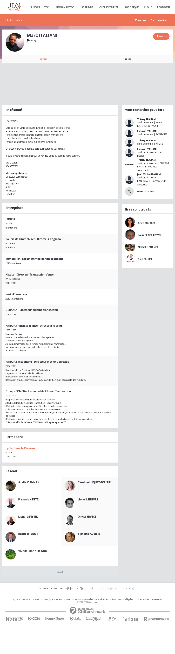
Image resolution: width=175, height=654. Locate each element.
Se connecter (159, 20)
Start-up (87, 7)
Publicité (44, 599)
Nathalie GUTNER (148, 247)
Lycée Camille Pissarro (20, 448)
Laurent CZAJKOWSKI (150, 235)
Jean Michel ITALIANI (149, 174)
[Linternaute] (55, 619)
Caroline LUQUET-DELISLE (94, 482)
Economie (163, 7)
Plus (60, 571)
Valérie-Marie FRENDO (32, 551)
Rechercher (15, 20)
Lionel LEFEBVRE (88, 499)
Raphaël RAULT (28, 534)
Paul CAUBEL (145, 259)
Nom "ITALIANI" (146, 191)
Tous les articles (142, 599)
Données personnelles (82, 599)
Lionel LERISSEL (28, 516)
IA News (35, 7)
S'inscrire (140, 20)
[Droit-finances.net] (75, 619)
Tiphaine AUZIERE (89, 534)
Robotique (131, 7)
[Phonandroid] (157, 619)
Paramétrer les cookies (105, 599)
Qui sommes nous (21, 599)
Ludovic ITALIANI (146, 131)
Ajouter (163, 36)
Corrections (156, 599)
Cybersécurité (108, 7)
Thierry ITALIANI (146, 119)
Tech (47, 7)
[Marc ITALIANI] (14, 42)
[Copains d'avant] (93, 619)
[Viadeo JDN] (112, 619)
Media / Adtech (66, 7)
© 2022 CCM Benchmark (88, 602)
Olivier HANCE (87, 516)
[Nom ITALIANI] (129, 191)
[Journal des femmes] (14, 619)
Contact (35, 599)
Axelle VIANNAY (28, 482)
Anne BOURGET (147, 223)
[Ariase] (130, 619)
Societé (67, 599)
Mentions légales (125, 599)
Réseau (129, 59)
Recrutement (56, 599)
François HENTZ (28, 499)
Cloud (148, 7)
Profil (43, 59)
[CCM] (34, 619)
